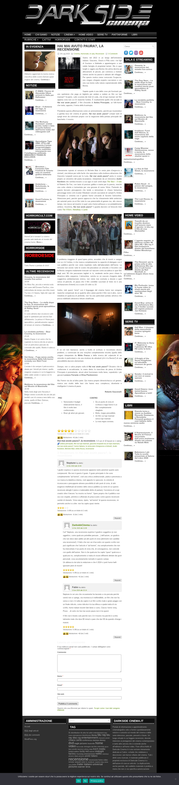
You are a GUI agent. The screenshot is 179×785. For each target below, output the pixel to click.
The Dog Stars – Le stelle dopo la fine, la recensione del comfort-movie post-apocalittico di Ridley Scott (39, 305)
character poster (104, 738)
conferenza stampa (90, 740)
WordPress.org (30, 739)
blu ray (102, 734)
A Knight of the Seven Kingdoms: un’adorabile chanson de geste (143, 361)
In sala (92, 54)
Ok (78, 781)
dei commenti (32, 735)
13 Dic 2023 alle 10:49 (73, 466)
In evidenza (34, 46)
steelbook (91, 762)
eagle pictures (80, 743)
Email (60, 685)
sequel (78, 762)
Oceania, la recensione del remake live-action (37, 278)
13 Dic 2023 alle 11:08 (79, 528)
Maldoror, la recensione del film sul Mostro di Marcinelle (39, 385)
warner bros (84, 766)
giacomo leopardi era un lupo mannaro (105, 444)
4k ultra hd (84, 733)
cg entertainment (88, 737)
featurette (91, 744)
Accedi (27, 726)
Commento (61, 652)
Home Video (86, 34)
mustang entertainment (85, 754)
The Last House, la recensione (144, 200)
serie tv (84, 762)
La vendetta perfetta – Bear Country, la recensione (37, 333)
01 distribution (74, 733)
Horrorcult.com (39, 215)
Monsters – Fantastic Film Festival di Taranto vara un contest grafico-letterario (44, 170)
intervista (100, 747)
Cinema (69, 34)
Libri (134, 34)
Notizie (55, 34)
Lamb (85, 210)
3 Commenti (112, 54)
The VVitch (66, 210)
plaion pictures (79, 756)
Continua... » (40, 100)
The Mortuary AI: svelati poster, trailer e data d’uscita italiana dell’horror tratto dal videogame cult (45, 127)
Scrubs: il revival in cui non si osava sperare (144, 376)
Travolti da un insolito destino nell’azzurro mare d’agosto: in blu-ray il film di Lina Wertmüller (144, 226)
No (85, 781)
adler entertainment (96, 733)
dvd (71, 743)
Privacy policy (97, 781)
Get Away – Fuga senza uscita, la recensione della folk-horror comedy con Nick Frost (39, 359)
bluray (94, 735)
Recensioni (100, 54)
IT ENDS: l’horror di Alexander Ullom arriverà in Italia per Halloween (44, 94)
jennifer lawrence (78, 749)
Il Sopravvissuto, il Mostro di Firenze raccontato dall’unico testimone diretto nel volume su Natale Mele (144, 437)
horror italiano (79, 446)
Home (27, 34)
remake (71, 762)
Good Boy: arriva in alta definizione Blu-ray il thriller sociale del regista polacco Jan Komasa (144, 307)
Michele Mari (70, 449)
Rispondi (117, 518)
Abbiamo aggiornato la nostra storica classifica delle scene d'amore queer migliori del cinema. (39, 77)
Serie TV (102, 34)
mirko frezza (80, 449)
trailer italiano (84, 764)
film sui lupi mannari (81, 444)
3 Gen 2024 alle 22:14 (79, 590)
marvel (91, 751)
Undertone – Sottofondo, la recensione (42, 186)
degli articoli (31, 731)
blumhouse (86, 735)
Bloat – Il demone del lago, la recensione (43, 109)
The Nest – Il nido (114, 182)
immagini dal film (90, 747)
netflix (99, 753)
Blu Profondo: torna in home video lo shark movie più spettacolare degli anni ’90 (144, 289)
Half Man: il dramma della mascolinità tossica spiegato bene (144, 330)
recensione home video (98, 760)
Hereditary (77, 210)
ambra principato (66, 444)
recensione (90, 449)
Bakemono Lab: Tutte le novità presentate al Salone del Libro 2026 (144, 455)
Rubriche (31, 39)
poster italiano (91, 756)
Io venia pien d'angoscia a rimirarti (99, 446)
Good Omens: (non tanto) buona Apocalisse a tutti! (144, 391)
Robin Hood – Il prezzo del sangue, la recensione (144, 186)
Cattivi (46, 40)
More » (39, 242)
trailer (74, 765)
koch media (99, 748)
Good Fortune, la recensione (43, 200)
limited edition (74, 752)
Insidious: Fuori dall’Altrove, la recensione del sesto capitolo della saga (144, 135)
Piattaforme (120, 34)
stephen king (99, 762)
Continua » (45, 80)
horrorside (79, 746)
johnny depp (88, 749)
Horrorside (62, 40)
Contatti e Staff (85, 40)
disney (102, 740)
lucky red (84, 751)
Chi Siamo (41, 34)
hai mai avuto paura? (65, 446)
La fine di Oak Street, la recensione (144, 170)
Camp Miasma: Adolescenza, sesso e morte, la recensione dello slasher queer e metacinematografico (139, 153)
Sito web (60, 694)
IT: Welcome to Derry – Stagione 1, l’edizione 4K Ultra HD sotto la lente (144, 346)
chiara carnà (75, 740)
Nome (60, 676)
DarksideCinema (81, 525)
